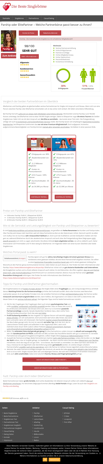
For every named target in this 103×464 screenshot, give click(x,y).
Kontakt (7, 437)
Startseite (6, 18)
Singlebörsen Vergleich (12, 425)
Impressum (8, 440)
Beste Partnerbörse (11, 416)
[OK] (100, 453)
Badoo (36, 440)
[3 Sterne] (6, 398)
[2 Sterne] (5, 398)
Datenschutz (54, 459)
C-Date (66, 416)
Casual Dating (49, 18)
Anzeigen (22, 258)
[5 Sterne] (9, 398)
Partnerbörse (34, 18)
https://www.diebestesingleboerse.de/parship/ (26, 267)
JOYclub (67, 413)
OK (45, 459)
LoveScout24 (39, 428)
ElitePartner (38, 416)
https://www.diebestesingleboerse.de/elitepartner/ (22, 278)
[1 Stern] (3, 398)
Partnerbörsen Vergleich (13, 428)
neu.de (36, 431)
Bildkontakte (38, 434)
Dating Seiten (9, 434)
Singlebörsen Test (10, 419)
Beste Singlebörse (10, 413)
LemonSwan (38, 419)
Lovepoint (68, 419)
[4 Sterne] (8, 398)
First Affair (68, 422)
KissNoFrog (38, 425)
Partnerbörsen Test (11, 422)
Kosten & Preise (28, 33)
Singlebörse (19, 18)
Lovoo (36, 437)
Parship (37, 413)
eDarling (37, 422)
